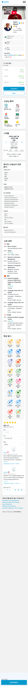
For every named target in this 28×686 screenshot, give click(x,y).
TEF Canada (15, 502)
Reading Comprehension (9, 506)
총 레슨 (17, 117)
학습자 (8, 42)
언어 (4, 436)
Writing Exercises (7, 502)
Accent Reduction (7, 504)
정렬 (4, 442)
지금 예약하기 (14, 682)
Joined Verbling (18, 108)
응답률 (6, 108)
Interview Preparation (8, 508)
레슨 (8, 47)
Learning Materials (14, 500)
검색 (4, 430)
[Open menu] (24, 2)
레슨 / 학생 (7, 124)
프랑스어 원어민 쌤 (7, 512)
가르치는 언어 (10, 36)
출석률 (6, 117)
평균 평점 (18, 124)
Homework (5, 500)
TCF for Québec (18, 508)
